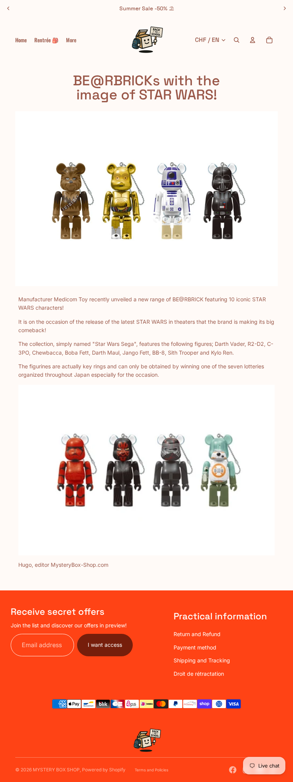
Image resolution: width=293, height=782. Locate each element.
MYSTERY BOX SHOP (56, 769)
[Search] (236, 40)
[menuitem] (71, 40)
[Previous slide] (8, 8)
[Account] (252, 40)
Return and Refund (197, 634)
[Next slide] (284, 8)
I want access (105, 644)
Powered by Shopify (104, 769)
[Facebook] (232, 769)
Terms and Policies (151, 770)
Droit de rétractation (199, 673)
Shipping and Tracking (202, 660)
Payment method (195, 647)
